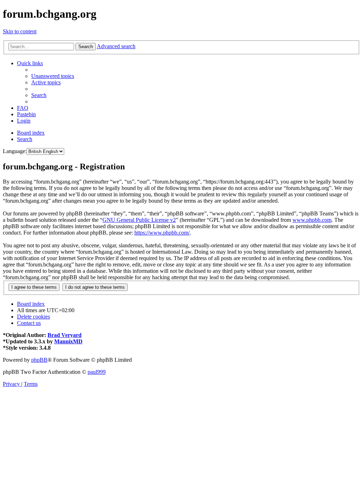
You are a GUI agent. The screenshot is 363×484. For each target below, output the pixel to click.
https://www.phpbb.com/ (162, 233)
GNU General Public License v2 (139, 220)
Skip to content (20, 31)
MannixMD (68, 341)
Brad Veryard (65, 335)
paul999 (97, 372)
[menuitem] (52, 76)
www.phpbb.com (311, 220)
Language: (15, 151)
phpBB (39, 360)
